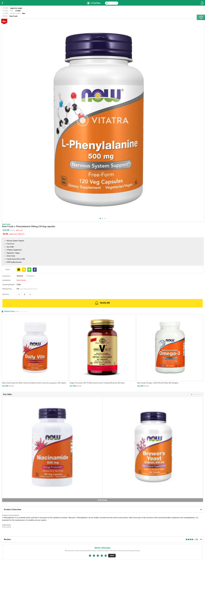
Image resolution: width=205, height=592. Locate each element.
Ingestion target (16, 8)
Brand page (102, 500)
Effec (11, 11)
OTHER (17, 11)
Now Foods (13, 16)
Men (23, 13)
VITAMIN (5, 8)
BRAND (5, 16)
